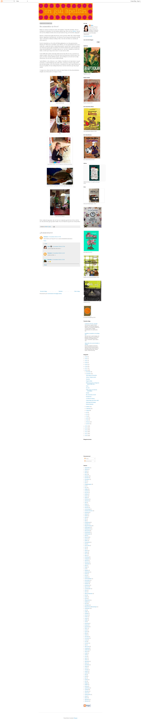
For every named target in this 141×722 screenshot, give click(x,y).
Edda (86, 504)
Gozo (87, 386)
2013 (86, 429)
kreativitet (87, 582)
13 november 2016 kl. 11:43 (58, 253)
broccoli (86, 492)
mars (87, 420)
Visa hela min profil (88, 36)
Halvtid (87, 392)
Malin (48, 246)
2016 (86, 370)
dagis (86, 497)
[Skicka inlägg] (54, 226)
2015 (86, 426)
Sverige (86, 669)
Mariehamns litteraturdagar (91, 606)
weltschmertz (88, 694)
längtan (86, 601)
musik (86, 618)
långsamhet (87, 600)
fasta (86, 517)
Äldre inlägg (77, 291)
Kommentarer (88, 461)
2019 (86, 364)
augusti (88, 410)
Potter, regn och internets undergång (91, 390)
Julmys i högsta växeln (91, 377)
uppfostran (87, 687)
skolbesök (87, 649)
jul (85, 568)
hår (85, 548)
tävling (86, 686)
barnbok (86, 476)
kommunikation (88, 578)
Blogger (75, 718)
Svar (46, 243)
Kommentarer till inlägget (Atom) (54, 293)
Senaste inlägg (43, 291)
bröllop (86, 494)
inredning (87, 557)
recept (86, 639)
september (88, 408)
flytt (85, 520)
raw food (87, 636)
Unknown (46, 236)
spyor (86, 658)
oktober (88, 406)
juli (87, 412)
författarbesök (88, 529)
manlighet (87, 605)
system (86, 673)
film (85, 519)
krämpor (86, 583)
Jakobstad (87, 563)
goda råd (87, 537)
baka (86, 472)
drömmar (87, 500)
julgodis (86, 570)
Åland (86, 697)
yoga (86, 696)
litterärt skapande (88, 593)
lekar (86, 590)
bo (85, 486)
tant (85, 674)
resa (86, 641)
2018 (86, 366)
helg (86, 543)
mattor (86, 611)
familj (86, 514)
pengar (86, 625)
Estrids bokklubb (89, 404)
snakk (86, 653)
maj (87, 416)
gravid (86, 539)
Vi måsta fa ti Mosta (90, 398)
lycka (86, 598)
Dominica (87, 499)
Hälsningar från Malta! (91, 402)
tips (85, 678)
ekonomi (87, 507)
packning (87, 623)
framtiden (87, 524)
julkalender (87, 572)
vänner (86, 692)
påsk (86, 633)
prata (86, 630)
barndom (87, 477)
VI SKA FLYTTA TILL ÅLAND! (91, 323)
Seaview (88, 379)
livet (86, 595)
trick (86, 681)
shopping (87, 648)
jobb (86, 565)
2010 (86, 435)
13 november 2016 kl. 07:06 (54, 236)
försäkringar (87, 532)
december (88, 371)
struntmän (87, 664)
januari (88, 423)
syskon (86, 671)
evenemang (87, 509)
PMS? (86, 628)
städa (86, 666)
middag (86, 613)
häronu (86, 550)
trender (86, 679)
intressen (87, 562)
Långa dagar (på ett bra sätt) (92, 400)
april (87, 418)
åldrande (87, 701)
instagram (87, 558)
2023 (86, 356)
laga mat (87, 586)
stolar (86, 663)
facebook (87, 512)
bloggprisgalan (88, 484)
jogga (86, 567)
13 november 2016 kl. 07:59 (58, 246)
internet (86, 560)
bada (86, 471)
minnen (86, 615)
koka (86, 575)
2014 (86, 428)
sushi (86, 668)
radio (86, 634)
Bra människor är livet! (91, 394)
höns (86, 553)
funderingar (87, 527)
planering (87, 626)
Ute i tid (87, 387)
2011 (86, 433)
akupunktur (87, 467)
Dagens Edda (89, 381)
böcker (86, 495)
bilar (86, 481)
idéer (86, 555)
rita (85, 644)
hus (85, 547)
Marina (74, 31)
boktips (86, 489)
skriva (86, 651)
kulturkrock (87, 585)
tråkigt (86, 683)
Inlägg (86, 458)
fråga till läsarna (88, 525)
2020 (86, 362)
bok (85, 487)
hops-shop (87, 545)
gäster (86, 540)
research (87, 643)
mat (85, 610)
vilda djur (87, 691)
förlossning (87, 530)
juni (87, 414)
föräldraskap (87, 534)
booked (86, 490)
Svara (45, 240)
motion (86, 616)
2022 (86, 358)
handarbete (87, 542)
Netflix (86, 620)
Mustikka (49, 259)
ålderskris (87, 699)
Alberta (86, 469)
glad (86, 535)
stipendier (87, 661)
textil (86, 676)
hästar (86, 552)
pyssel (86, 631)
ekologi (86, 505)
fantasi (86, 515)
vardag (86, 689)
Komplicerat (88, 396)
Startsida (61, 291)
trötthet (86, 684)
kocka (86, 573)
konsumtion (87, 580)
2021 (86, 360)
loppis (86, 596)
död (85, 502)
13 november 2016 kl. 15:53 (58, 259)
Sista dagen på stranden (91, 375)
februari (88, 421)
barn (86, 474)
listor (86, 591)
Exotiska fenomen (89, 510)
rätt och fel (87, 646)
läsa (86, 603)
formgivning (87, 522)
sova (86, 656)
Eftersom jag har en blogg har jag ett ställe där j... (92, 383)
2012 (86, 431)
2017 (86, 368)
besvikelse (87, 479)
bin (85, 482)
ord (85, 621)
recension (87, 638)
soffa (86, 654)
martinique (87, 608)
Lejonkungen (88, 588)
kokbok (86, 577)
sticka (86, 659)
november (88, 373)
